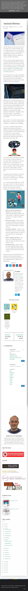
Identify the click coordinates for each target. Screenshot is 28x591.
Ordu (11, 381)
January (7, 558)
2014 (5, 567)
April (6, 552)
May (6, 550)
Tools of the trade (14, 311)
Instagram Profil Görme (15, 357)
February (7, 556)
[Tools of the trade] (14, 306)
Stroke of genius (8, 545)
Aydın (11, 379)
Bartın (11, 376)
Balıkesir (12, 377)
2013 (5, 569)
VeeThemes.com (14, 587)
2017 (5, 561)
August (6, 537)
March (6, 554)
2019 (5, 526)
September (7, 535)
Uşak (11, 384)
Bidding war (7, 310)
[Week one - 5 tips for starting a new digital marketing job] (7, 316)
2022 (5, 523)
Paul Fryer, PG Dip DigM (14, 436)
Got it (18, 10)
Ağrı (11, 371)
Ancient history (8, 543)
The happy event (14, 500)
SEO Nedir (12, 359)
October (7, 533)
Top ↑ (25, 588)
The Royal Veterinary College (19, 276)
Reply (23, 360)
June (6, 548)
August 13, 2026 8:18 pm (15, 366)
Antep (11, 382)
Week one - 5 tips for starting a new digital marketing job (7, 324)
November (7, 531)
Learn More (12, 10)
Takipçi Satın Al (13, 356)
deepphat (6, 26)
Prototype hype (8, 541)
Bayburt (12, 374)
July (6, 539)
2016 (5, 563)
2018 (5, 528)
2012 (5, 572)
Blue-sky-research (14, 508)
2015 (5, 565)
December (7, 529)
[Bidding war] (6, 306)
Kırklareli (12, 372)
